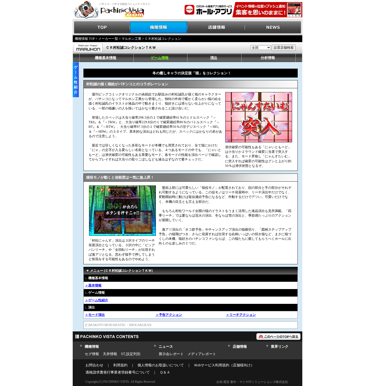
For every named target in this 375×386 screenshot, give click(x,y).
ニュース (166, 346)
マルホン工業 (131, 39)
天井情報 (110, 354)
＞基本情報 (93, 285)
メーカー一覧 (108, 39)
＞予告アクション (169, 315)
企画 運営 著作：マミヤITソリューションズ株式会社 (252, 382)
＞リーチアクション (241, 315)
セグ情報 (92, 354)
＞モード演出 (95, 315)
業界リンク (280, 346)
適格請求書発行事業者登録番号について (117, 372)
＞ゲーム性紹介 (96, 300)
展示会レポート (171, 354)
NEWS (273, 27)
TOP (101, 27)
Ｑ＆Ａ (165, 372)
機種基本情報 (105, 58)
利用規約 (120, 365)
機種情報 (159, 27)
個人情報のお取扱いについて (161, 365)
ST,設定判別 (130, 354)
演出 (213, 58)
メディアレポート (202, 354)
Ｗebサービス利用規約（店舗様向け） (224, 365)
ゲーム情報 (160, 58)
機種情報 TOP (85, 39)
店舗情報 (216, 27)
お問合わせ (94, 365)
